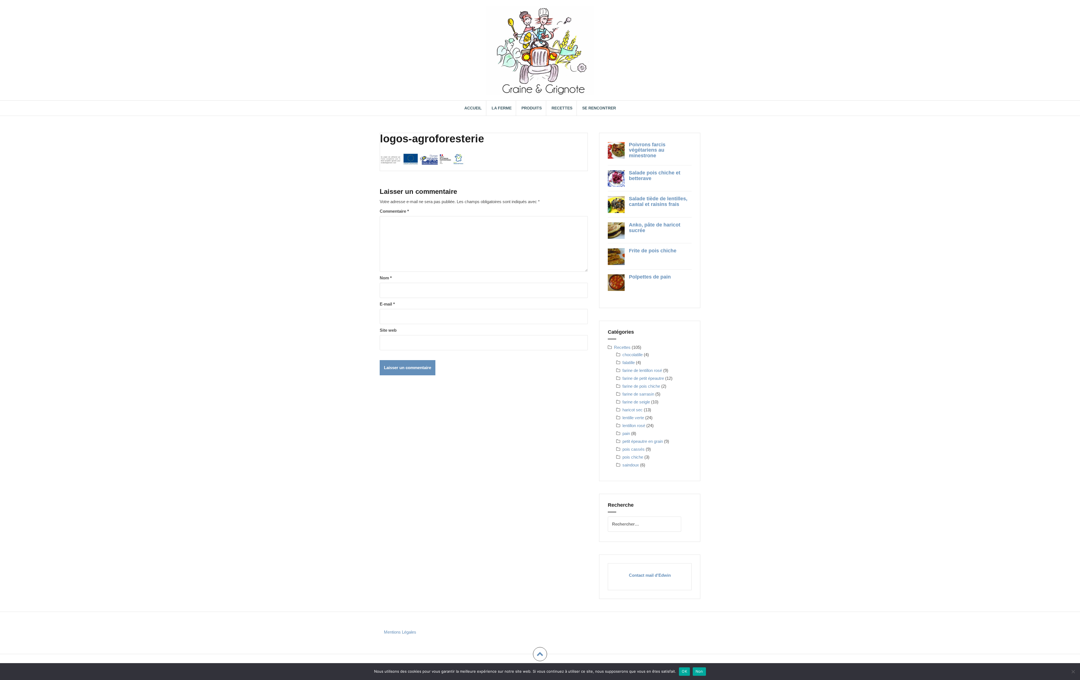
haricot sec (632, 409)
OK (684, 671)
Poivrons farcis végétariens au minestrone (647, 150)
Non (699, 671)
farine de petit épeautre (643, 378)
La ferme (502, 108)
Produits (531, 108)
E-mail (387, 304)
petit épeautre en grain (642, 441)
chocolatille (632, 354)
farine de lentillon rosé (642, 370)
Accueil (473, 108)
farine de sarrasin (638, 394)
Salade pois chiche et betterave (654, 175)
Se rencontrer (599, 108)
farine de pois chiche (641, 386)
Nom (386, 277)
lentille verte (633, 417)
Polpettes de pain (650, 277)
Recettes (562, 108)
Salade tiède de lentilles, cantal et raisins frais (658, 201)
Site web (388, 330)
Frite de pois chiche (652, 250)
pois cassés (633, 449)
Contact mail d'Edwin (650, 575)
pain (626, 433)
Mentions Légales (400, 632)
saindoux (630, 465)
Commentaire (394, 211)
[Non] (1073, 671)
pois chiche (632, 457)
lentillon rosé (633, 425)
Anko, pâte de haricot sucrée (654, 227)
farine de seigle (636, 402)
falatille (628, 362)
